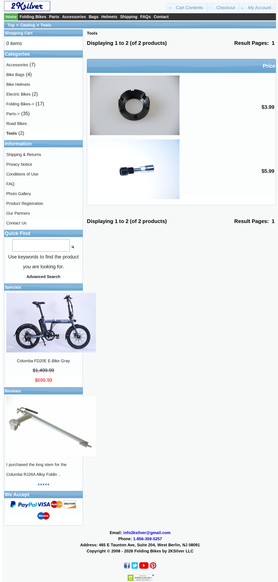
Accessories (74, 16)
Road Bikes (16, 123)
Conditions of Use (22, 174)
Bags (94, 16)
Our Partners (18, 213)
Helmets (109, 16)
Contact (161, 16)
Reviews (13, 391)
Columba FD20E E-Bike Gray (43, 361)
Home (11, 16)
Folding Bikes (33, 16)
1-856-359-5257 (147, 539)
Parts (54, 16)
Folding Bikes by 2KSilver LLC (163, 551)
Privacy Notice (19, 164)
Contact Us (16, 223)
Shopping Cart (19, 33)
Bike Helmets (18, 84)
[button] (187, 7)
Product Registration (24, 203)
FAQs (145, 16)
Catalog (27, 25)
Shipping (128, 16)
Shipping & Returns (23, 154)
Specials (13, 287)
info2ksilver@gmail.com (147, 532)
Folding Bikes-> (20, 104)
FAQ (10, 184)
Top (11, 25)
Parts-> (13, 114)
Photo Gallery (18, 193)
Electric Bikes (18, 94)
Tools (45, 25)
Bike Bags (15, 74)
